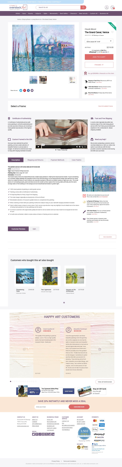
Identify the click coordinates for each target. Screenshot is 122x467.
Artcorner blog (37, 424)
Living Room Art (36, 19)
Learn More (99, 82)
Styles (45, 13)
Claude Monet (16, 169)
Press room (35, 426)
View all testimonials (105, 382)
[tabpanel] (25, 281)
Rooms (30, 13)
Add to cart (99, 57)
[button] (99, 349)
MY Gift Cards (81, 421)
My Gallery (80, 419)
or (104, 52)
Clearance (73, 13)
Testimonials (66, 429)
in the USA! (95, 222)
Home (19, 19)
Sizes (24, 13)
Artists (18, 13)
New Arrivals (83, 13)
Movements (54, 13)
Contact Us (65, 421)
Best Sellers (64, 13)
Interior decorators (53, 424)
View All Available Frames (105, 106)
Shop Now (69, 391)
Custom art (50, 430)
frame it (99, 65)
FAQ (63, 423)
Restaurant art (51, 421)
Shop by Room (26, 19)
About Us (34, 419)
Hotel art (50, 419)
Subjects (38, 13)
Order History (81, 424)
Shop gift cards (51, 428)
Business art (51, 426)
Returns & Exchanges (68, 425)
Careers (34, 421)
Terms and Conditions (69, 461)
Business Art (104, 13)
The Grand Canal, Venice (49, 19)
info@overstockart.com (23, 426)
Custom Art (94, 13)
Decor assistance (67, 427)
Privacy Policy (56, 461)
